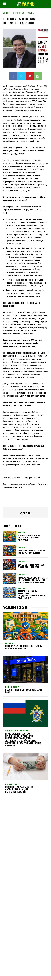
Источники (18, 12)
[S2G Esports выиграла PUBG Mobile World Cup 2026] (9, 564)
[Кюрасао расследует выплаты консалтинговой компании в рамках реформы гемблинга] (9, 578)
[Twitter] (21, 76)
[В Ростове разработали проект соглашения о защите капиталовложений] (25, 766)
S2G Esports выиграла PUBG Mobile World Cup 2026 (31, 565)
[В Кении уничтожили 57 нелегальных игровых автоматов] (9, 536)
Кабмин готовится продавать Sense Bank (23, 691)
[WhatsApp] (38, 76)
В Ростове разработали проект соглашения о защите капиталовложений (21, 789)
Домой (6, 12)
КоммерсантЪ (12, 784)
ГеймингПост (12, 687)
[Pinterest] (30, 76)
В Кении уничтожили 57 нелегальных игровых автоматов (29, 537)
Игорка (31, 12)
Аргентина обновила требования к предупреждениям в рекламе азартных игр (32, 594)
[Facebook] (13, 76)
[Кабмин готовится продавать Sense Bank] (25, 669)
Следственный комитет (17, 731)
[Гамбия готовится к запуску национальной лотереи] (9, 550)
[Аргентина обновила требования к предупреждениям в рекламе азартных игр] (9, 592)
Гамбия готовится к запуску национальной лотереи (31, 551)
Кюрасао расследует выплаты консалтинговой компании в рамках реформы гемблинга (32, 580)
